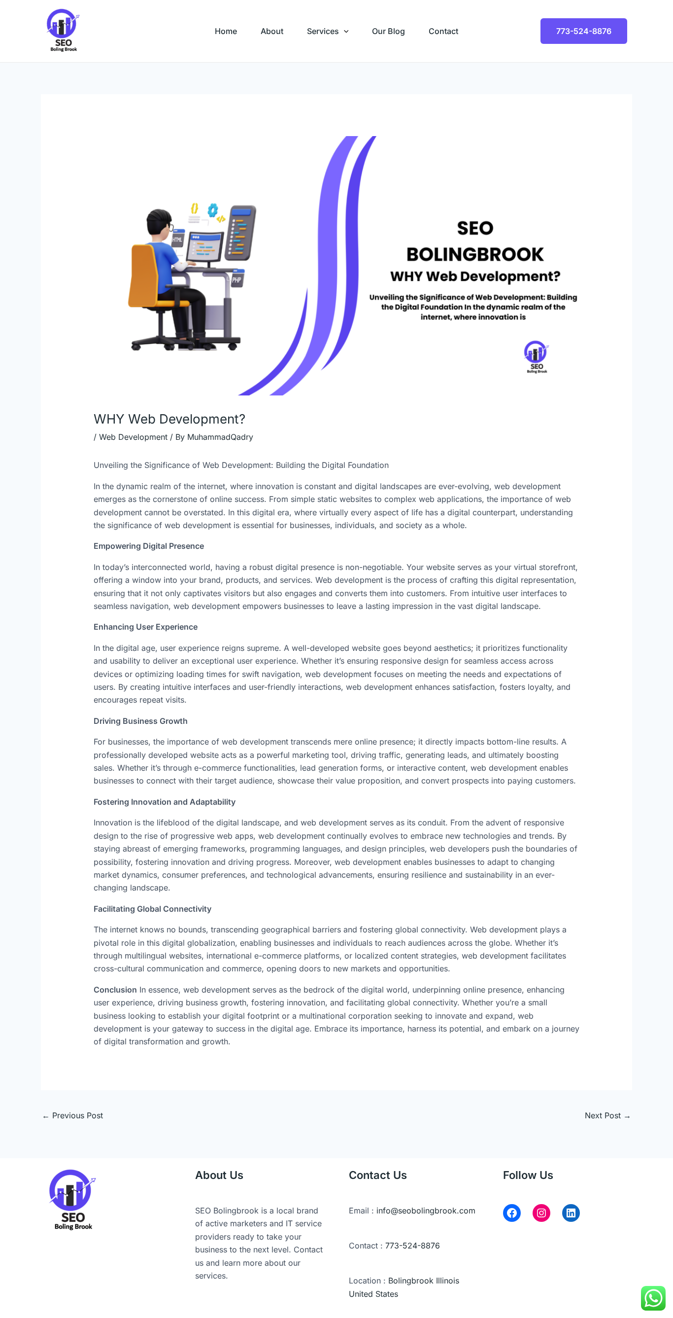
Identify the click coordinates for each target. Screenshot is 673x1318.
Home (226, 31)
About (272, 31)
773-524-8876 (583, 31)
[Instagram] (541, 1213)
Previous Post (72, 1115)
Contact (443, 31)
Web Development (133, 437)
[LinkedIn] (571, 1213)
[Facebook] (512, 1213)
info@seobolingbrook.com (425, 1210)
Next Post (608, 1115)
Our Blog (388, 31)
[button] (344, 31)
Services (323, 31)
